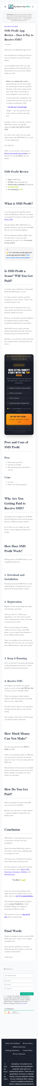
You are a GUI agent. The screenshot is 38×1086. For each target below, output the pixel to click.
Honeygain (8, 872)
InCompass (16, 872)
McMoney (24, 872)
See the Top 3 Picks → (19, 419)
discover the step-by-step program (15, 153)
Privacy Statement (19, 1054)
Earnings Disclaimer (12, 1050)
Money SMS (8, 219)
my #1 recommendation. (25, 896)
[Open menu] (32, 6)
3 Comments (7, 44)
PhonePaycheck (9, 874)
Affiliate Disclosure (19, 1047)
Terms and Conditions (12, 1043)
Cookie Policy (27, 1050)
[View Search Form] (5, 6)
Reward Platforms (11, 26)
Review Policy (28, 1043)
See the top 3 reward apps (17, 107)
